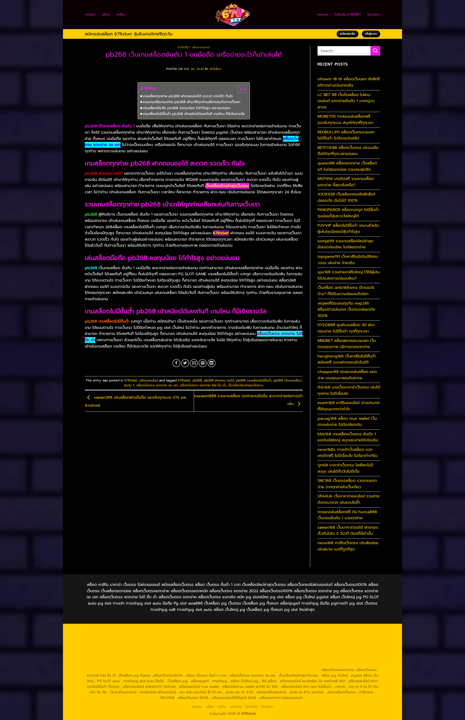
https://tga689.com (201, 664)
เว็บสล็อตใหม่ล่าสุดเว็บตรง (245, 385)
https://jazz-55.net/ (172, 658)
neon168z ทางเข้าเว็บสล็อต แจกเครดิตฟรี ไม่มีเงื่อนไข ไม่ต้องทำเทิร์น (347, 453)
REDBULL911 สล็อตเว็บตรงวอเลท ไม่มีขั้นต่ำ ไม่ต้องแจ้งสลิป (346, 135)
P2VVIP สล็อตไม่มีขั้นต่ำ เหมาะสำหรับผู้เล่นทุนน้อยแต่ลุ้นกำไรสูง (348, 229)
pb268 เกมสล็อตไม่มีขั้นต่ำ (253, 380)
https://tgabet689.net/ (311, 664)
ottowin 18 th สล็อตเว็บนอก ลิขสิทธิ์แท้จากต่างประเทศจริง (349, 82)
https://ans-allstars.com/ (352, 642)
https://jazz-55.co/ (104, 658)
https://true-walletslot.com (319, 653)
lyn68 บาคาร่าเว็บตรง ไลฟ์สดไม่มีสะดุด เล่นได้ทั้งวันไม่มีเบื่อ (345, 468)
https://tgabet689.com (271, 664)
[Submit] (375, 51)
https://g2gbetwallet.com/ (290, 658)
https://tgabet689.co (349, 664)
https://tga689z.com (116, 630)
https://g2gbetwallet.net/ (335, 658)
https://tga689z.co (150, 630)
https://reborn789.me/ (111, 653)
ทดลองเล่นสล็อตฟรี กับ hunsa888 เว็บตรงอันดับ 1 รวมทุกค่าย (347, 515)
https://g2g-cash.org (253, 630)
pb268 (197, 380)
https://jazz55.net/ (146, 653)
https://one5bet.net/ (190, 647)
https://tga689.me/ (234, 664)
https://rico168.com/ (154, 647)
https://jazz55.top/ (357, 653)
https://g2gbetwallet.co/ (162, 664)
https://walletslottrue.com (184, 653)
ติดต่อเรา (373, 14)
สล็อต (106, 14)
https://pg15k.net (165, 636)
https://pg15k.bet (322, 630)
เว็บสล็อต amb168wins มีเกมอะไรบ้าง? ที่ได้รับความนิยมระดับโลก (346, 291)
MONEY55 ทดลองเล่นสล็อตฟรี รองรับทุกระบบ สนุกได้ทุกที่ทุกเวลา (346, 119)
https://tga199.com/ (261, 647)
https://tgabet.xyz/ (108, 642)
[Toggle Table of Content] (239, 89)
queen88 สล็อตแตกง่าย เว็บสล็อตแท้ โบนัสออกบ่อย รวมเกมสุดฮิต (347, 166)
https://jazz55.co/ (204, 658)
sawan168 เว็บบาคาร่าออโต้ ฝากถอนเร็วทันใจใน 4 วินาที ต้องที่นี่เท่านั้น (348, 531)
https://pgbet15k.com (199, 636)
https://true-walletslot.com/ (250, 669)
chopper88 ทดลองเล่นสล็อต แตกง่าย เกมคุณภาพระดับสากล (347, 375)
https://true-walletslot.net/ (204, 669)
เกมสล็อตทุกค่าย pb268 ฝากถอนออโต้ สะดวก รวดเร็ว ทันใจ (188, 96)
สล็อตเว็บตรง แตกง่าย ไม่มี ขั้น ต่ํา (203, 385)
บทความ (322, 14)
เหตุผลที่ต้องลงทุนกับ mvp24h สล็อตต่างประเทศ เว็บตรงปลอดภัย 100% (346, 309)
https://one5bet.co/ (226, 647)
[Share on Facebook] (176, 363)
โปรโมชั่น (251, 706)
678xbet (184, 47)
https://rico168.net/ (119, 647)
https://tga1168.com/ (355, 636)
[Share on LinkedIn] (212, 363)
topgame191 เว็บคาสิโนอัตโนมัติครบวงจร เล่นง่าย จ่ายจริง (348, 260)
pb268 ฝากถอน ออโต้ (219, 380)
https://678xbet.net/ (279, 642)
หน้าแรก (90, 14)
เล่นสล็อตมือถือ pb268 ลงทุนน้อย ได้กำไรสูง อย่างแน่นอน (186, 108)
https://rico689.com (218, 630)
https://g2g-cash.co (289, 630)
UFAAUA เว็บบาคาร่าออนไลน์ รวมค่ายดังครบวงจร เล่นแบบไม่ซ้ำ (349, 499)
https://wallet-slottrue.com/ (157, 669)
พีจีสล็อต (215, 69)
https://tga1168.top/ (210, 642)
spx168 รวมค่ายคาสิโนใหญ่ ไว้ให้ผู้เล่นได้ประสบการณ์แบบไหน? (349, 275)
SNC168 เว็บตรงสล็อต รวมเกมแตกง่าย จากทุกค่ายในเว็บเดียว (347, 484)
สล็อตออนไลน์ (201, 47)
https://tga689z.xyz (183, 630)
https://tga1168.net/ (176, 642)
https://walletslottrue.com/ (111, 669)
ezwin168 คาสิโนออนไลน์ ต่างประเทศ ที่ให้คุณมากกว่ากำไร (349, 406)
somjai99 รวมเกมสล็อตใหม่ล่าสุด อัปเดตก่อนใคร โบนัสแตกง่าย (345, 244)
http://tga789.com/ (142, 642)
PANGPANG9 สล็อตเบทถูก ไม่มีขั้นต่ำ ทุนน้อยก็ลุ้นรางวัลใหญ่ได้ (348, 213)
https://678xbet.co (315, 642)
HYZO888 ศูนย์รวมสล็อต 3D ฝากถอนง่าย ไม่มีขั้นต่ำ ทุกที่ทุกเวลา (346, 328)
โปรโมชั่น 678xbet (347, 14)
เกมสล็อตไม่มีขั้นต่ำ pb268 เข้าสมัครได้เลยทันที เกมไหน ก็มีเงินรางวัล (194, 113)
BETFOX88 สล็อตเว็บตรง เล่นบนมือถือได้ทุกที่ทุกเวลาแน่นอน (348, 151)
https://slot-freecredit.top (273, 653)
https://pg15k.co (136, 636)
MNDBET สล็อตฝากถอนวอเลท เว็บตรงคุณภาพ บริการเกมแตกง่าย (347, 344)
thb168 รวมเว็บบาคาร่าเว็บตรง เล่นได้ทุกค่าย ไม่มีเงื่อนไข (349, 390)
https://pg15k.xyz (106, 636)
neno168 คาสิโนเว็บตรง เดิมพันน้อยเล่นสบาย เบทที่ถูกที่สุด (348, 546)
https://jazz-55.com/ (138, 658)
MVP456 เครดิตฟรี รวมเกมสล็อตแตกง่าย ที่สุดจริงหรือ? (346, 182)
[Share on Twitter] (185, 363)
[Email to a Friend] (194, 363)
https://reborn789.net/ (298, 647)
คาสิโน (120, 14)
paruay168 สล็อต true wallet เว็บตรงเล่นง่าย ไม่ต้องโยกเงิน (347, 422)
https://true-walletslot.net (340, 647)
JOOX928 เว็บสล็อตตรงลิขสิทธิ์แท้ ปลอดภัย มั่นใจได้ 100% (346, 197)
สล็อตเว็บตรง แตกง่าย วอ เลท (157, 385)
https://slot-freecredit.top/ (297, 669)
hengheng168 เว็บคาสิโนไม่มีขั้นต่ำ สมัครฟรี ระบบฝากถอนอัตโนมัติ (347, 359)
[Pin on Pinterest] (203, 363)
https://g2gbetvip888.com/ (243, 658)
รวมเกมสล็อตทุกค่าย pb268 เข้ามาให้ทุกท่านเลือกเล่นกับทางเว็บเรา (191, 102)
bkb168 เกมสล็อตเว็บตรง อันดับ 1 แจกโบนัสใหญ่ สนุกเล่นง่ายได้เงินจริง (348, 437)
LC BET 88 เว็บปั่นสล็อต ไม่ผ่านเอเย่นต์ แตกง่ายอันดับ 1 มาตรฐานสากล (346, 101)
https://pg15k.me (352, 630)
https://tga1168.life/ (244, 642)
